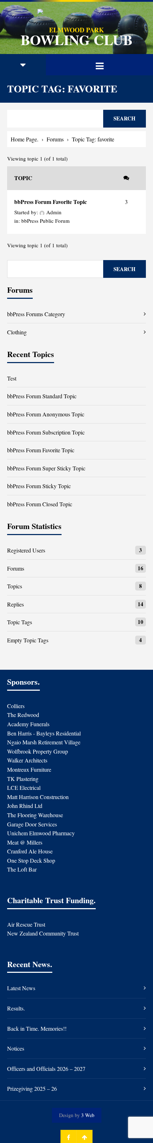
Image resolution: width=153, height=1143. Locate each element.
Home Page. (24, 139)
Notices (15, 1048)
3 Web (87, 1115)
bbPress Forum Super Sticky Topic (46, 468)
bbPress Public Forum (45, 220)
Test (11, 378)
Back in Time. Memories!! (37, 1028)
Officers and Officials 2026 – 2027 (46, 1068)
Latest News (21, 988)
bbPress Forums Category (36, 314)
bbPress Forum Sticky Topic (39, 486)
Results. (16, 1008)
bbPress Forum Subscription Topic (46, 432)
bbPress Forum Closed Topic (39, 504)
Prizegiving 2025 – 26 (32, 1088)
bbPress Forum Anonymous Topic (45, 414)
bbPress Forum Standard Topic (41, 396)
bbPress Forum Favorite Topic (50, 202)
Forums (55, 139)
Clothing (17, 332)
